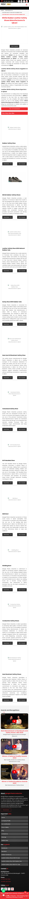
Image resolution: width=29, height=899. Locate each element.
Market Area (5, 840)
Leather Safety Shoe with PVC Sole (11, 864)
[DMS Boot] (14, 499)
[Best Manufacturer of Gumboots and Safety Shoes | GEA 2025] (14, 721)
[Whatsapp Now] (3, 891)
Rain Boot (4, 851)
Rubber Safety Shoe (9, 143)
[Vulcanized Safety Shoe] (14, 394)
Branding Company (18, 897)
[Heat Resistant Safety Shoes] (14, 659)
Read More (7, 164)
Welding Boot (6, 565)
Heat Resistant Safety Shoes (11, 674)
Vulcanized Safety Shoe (10, 409)
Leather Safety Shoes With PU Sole (11, 858)
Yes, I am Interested (14, 109)
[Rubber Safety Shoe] (14, 128)
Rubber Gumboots (6, 854)
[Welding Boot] (14, 551)
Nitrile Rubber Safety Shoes (11, 195)
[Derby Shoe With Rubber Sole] (14, 287)
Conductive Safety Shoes (10, 621)
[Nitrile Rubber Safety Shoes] (14, 180)
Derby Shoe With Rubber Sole (12, 302)
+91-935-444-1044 (6, 881)
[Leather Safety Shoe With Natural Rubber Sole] (14, 233)
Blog (3, 830)
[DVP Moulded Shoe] (14, 445)
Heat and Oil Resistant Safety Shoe (13, 355)
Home (2, 10)
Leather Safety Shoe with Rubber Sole (12, 12)
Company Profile (6, 820)
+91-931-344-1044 (8, 1)
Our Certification (6, 824)
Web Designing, (21, 896)
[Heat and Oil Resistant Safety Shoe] (14, 340)
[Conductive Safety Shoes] (14, 606)
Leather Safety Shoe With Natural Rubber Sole (13, 249)
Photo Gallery (5, 827)
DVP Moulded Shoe (8, 460)
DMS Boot (5, 514)
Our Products (9, 10)
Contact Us (5, 834)
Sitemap (4, 837)
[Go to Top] (25, 892)
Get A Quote (14, 46)
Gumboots (4, 848)
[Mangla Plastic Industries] (6, 4)
